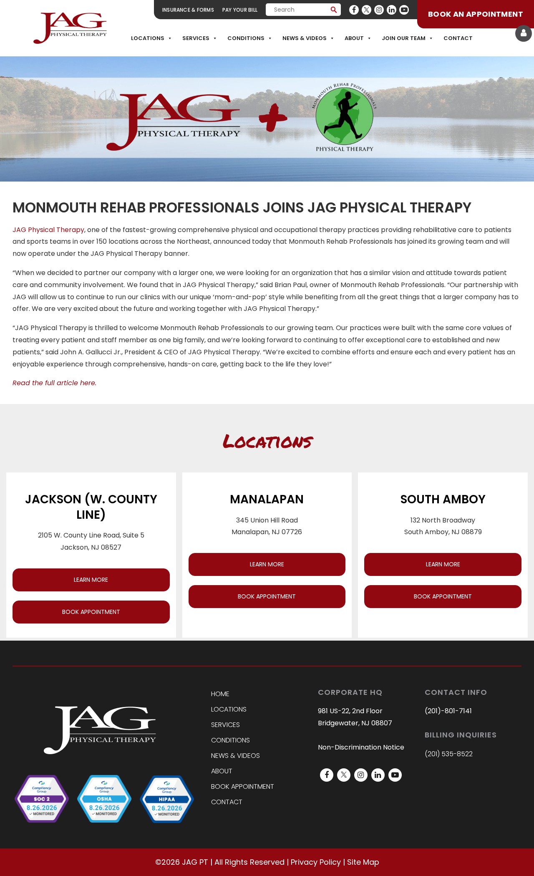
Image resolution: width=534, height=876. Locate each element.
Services (195, 38)
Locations (147, 38)
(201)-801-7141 (448, 711)
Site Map (363, 862)
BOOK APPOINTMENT (91, 612)
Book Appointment (242, 786)
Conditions (245, 38)
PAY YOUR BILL (239, 9)
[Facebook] (354, 10)
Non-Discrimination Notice (361, 747)
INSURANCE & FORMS (188, 9)
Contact (458, 38)
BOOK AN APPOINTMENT (475, 14)
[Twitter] (366, 10)
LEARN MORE (91, 580)
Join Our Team (404, 38)
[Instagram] (379, 10)
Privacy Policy (316, 862)
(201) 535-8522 (449, 754)
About (354, 38)
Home (220, 694)
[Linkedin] (391, 10)
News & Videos (304, 38)
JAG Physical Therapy (48, 230)
